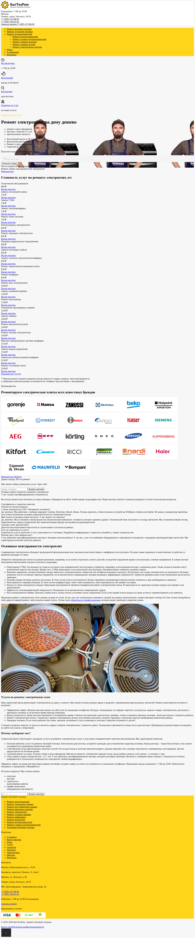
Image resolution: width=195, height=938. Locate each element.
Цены (9, 49)
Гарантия (11, 847)
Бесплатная (6, 91)
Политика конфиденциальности (28, 927)
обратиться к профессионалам (85, 600)
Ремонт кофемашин (16, 817)
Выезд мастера (14, 839)
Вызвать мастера (36, 489)
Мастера (11, 855)
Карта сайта (7, 927)
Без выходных (8, 63)
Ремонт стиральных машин (20, 804)
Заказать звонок (9, 24)
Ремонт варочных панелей (20, 809)
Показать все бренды (11, 476)
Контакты (11, 54)
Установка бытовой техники (21, 827)
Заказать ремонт (9, 904)
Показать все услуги (11, 374)
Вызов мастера (8, 189)
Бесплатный (7, 78)
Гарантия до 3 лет (9, 105)
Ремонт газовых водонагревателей (29, 39)
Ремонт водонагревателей (19, 34)
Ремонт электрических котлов (27, 47)
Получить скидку (9, 163)
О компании (13, 52)
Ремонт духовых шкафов (19, 814)
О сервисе (12, 837)
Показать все (7, 171)
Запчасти (11, 850)
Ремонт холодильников (18, 801)
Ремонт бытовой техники (19, 29)
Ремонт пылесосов (16, 819)
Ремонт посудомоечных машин (22, 807)
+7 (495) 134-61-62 (10, 21)
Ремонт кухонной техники (20, 31)
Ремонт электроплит (17, 812)
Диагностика (13, 852)
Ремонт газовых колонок (25, 42)
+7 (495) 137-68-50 (10, 19)
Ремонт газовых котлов (24, 44)
